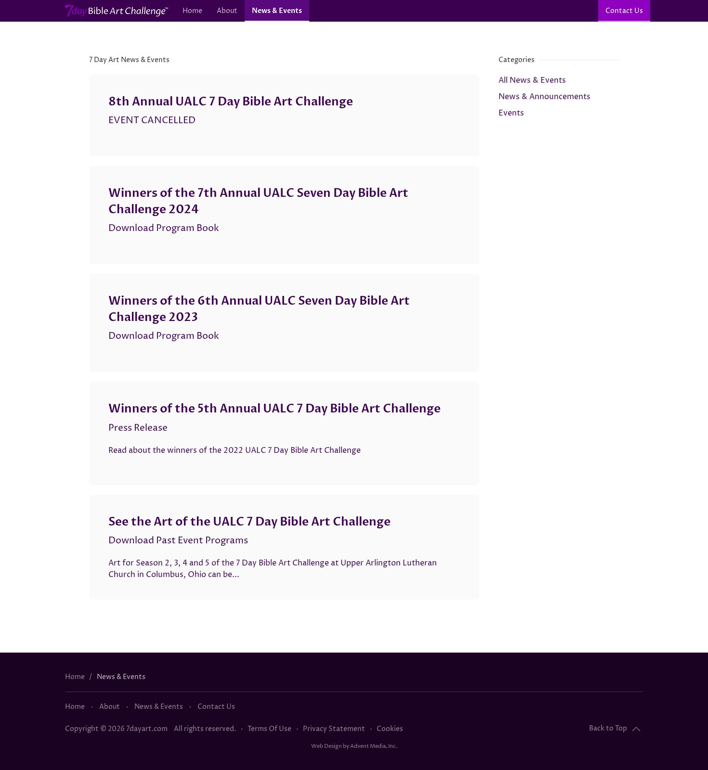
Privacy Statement (334, 728)
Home (192, 10)
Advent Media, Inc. (373, 746)
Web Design (326, 746)
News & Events (277, 10)
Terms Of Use (269, 728)
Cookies (390, 728)
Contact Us (624, 10)
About (227, 10)
